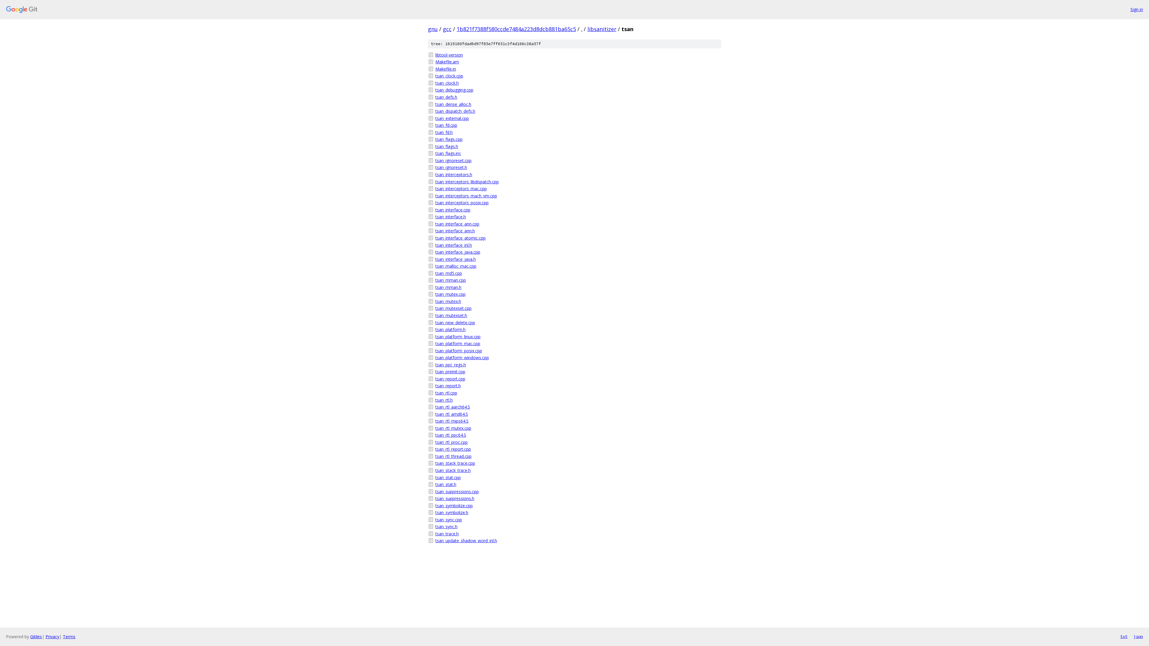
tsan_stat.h (445, 484)
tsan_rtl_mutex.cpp (453, 428)
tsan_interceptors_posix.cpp (462, 202)
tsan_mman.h (448, 287)
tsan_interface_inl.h (453, 245)
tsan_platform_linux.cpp (458, 336)
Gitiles (36, 636)
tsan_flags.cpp (449, 139)
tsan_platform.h (450, 329)
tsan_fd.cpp (446, 125)
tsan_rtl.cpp (446, 393)
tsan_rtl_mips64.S (452, 421)
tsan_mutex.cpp (450, 294)
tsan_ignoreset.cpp (453, 160)
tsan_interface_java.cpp (457, 252)
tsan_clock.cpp (449, 76)
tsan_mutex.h (448, 301)
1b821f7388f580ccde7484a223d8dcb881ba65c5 (516, 29)
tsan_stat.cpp (448, 477)
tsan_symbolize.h (451, 512)
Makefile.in (445, 69)
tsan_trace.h (447, 534)
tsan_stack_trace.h (453, 470)
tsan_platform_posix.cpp (458, 351)
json (1138, 636)
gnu (433, 29)
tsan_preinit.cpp (450, 371)
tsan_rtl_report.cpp (453, 449)
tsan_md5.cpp (448, 273)
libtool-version (449, 55)
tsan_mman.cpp (450, 280)
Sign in (1136, 9)
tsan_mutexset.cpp (453, 308)
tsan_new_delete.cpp (455, 322)
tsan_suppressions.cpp (457, 491)
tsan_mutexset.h (451, 315)
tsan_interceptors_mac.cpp (461, 188)
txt (1123, 636)
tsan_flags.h (446, 146)
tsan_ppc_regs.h (450, 365)
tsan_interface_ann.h (455, 231)
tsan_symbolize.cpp (454, 505)
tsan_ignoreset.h (451, 167)
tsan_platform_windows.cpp (462, 357)
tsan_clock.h (447, 83)
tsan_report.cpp (450, 379)
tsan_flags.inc (448, 153)
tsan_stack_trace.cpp (455, 463)
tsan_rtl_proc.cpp (451, 442)
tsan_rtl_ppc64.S (450, 435)
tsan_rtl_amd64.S (451, 414)
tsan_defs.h (446, 97)
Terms (69, 636)
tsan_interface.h (450, 217)
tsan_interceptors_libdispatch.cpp (467, 182)
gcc (447, 29)
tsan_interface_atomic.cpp (460, 238)
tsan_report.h (448, 385)
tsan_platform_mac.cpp (457, 343)
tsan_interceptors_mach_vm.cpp (466, 196)
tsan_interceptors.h (453, 174)
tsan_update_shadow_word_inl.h (466, 540)
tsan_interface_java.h (455, 259)
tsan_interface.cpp (452, 210)
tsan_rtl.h (444, 400)
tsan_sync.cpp (448, 519)
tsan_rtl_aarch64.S (452, 407)
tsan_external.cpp (452, 118)
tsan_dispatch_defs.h (455, 111)
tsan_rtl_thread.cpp (453, 456)
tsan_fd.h (444, 132)
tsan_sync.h (446, 526)
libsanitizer (601, 29)
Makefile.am (447, 62)
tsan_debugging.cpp (454, 90)
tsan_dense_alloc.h (453, 104)
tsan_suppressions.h (454, 498)
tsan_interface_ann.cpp (457, 224)
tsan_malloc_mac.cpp (455, 266)
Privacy (52, 636)
